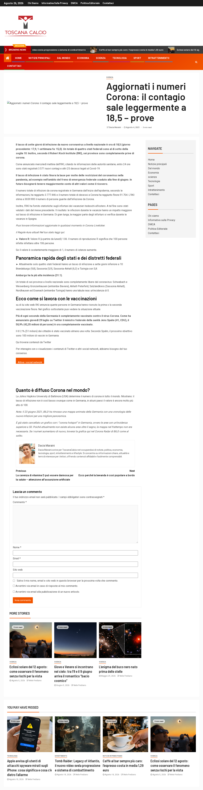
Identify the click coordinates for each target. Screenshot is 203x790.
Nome (17, 547)
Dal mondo (63, 58)
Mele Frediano (35, 680)
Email (17, 558)
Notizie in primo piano (112, 756)
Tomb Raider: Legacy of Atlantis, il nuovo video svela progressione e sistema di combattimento (77, 765)
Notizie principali (39, 58)
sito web (30, 304)
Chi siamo (33, 3)
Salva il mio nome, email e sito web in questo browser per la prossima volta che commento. (67, 580)
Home (18, 58)
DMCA (74, 3)
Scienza (109, 77)
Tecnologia (119, 58)
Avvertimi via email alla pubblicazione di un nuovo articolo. (48, 591)
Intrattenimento (158, 58)
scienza (100, 58)
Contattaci (108, 3)
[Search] (196, 62)
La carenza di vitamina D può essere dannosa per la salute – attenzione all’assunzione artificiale (44, 475)
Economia (83, 58)
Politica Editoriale (90, 3)
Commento (20, 502)
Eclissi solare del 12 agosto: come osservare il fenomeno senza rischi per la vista (29, 671)
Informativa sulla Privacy (55, 3)
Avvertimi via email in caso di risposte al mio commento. (47, 585)
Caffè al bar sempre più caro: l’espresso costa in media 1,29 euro (111, 49)
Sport (137, 58)
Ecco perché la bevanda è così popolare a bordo (107, 473)
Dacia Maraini (115, 127)
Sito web (18, 569)
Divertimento (61, 756)
